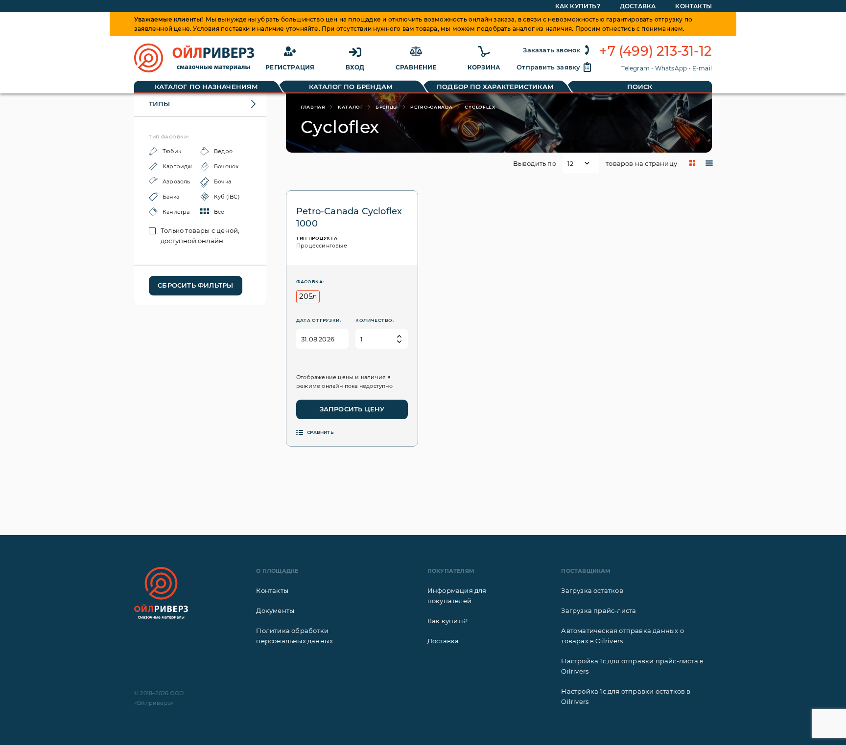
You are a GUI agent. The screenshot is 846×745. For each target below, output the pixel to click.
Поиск (640, 86)
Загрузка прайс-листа (598, 610)
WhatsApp (671, 68)
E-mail (702, 68)
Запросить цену (352, 409)
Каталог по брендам (351, 86)
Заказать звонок (551, 50)
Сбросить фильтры (195, 285)
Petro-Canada (431, 107)
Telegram (635, 68)
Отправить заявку (548, 67)
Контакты (693, 6)
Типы (159, 104)
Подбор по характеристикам (495, 86)
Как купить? (577, 6)
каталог (350, 107)
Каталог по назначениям (206, 86)
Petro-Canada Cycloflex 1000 (349, 217)
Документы (275, 610)
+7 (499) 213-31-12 (655, 51)
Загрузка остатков (592, 590)
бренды (387, 107)
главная (313, 107)
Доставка (638, 6)
